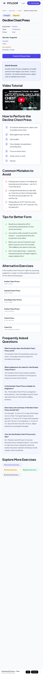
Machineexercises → (11, 470)
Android (34, 672)
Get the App (35, 3)
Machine (15, 26)
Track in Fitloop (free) (21, 56)
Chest (20, 11)
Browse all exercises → (12, 475)
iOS (28, 672)
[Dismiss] (40, 672)
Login (23, 3)
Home (4, 11)
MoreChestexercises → (12, 465)
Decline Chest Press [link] (30, 11)
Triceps (12, 50)
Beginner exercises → (30, 470)
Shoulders (5, 50)
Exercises (12, 11)
